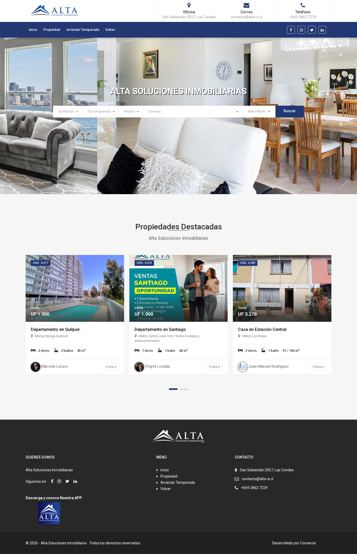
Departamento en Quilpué (55, 329)
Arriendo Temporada (82, 30)
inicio (33, 30)
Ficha (110, 367)
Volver (110, 30)
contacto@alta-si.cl (257, 479)
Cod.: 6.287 (247, 263)
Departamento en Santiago (160, 329)
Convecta (308, 543)
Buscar (290, 111)
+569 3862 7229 (254, 488)
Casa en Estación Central (262, 329)
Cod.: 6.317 (40, 263)
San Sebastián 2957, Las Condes (267, 470)
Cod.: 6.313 (144, 263)
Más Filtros (257, 111)
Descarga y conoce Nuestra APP (54, 498)
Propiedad (51, 30)
